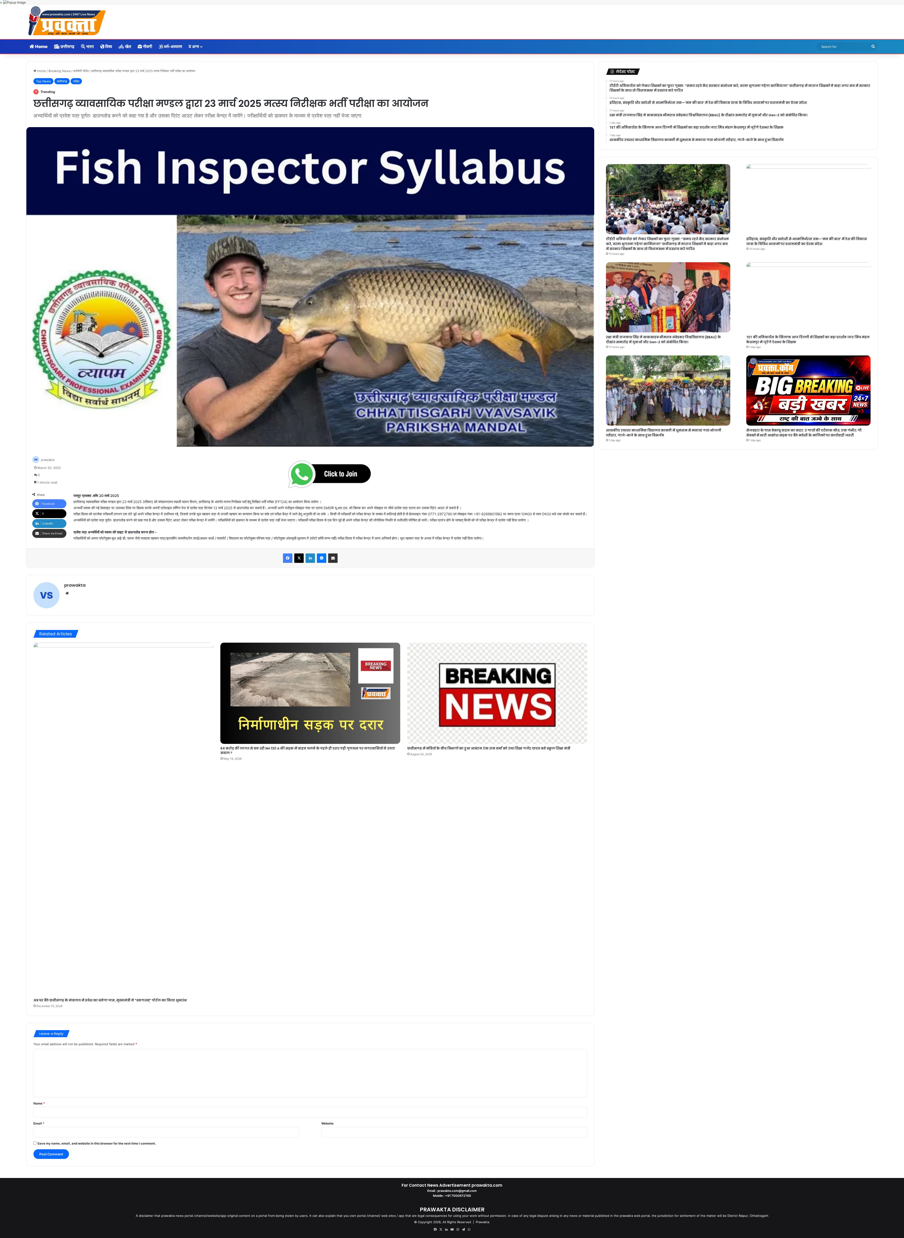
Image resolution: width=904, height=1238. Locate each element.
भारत (89, 46)
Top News (43, 81)
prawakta (47, 460)
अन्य (195, 46)
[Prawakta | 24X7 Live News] (67, 22)
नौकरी (147, 46)
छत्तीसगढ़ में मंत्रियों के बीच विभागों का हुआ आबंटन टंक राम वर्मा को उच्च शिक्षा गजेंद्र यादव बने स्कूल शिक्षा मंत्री (488, 748)
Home (41, 46)
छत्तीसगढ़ (67, 46)
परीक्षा (76, 81)
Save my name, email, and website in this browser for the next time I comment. (96, 1143)
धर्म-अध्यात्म (172, 46)
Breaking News (59, 71)
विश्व (108, 46)
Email (38, 1123)
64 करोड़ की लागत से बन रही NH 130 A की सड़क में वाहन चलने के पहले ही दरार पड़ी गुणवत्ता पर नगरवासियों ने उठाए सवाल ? (307, 750)
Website (327, 1123)
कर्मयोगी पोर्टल (81, 71)
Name (39, 1103)
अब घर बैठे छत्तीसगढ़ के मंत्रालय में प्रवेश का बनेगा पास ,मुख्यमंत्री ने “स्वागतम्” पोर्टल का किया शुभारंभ (110, 1000)
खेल (127, 46)
